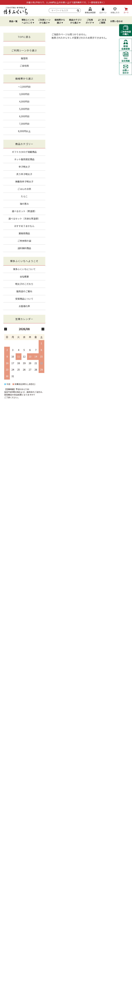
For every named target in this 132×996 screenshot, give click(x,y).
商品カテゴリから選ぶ (75, 21)
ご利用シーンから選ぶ (44, 21)
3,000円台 (24, 94)
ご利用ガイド (89, 21)
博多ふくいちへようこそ (28, 21)
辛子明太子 (24, 166)
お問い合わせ (116, 21)
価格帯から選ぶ (60, 21)
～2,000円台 (24, 86)
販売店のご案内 (24, 291)
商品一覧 (13, 21)
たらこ (24, 196)
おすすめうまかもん (24, 226)
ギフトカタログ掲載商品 (24, 151)
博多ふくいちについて (24, 269)
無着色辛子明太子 (24, 181)
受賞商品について (24, 298)
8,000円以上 (24, 131)
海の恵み (24, 203)
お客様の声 (24, 306)
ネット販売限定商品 (24, 159)
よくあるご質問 (102, 21)
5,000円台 (24, 108)
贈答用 (24, 58)
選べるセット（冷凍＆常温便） (24, 218)
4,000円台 (24, 101)
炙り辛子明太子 (24, 174)
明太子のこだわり (24, 284)
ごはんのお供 (24, 189)
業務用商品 (24, 233)
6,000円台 (24, 116)
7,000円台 (24, 123)
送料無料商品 (24, 248)
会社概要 (24, 276)
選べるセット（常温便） (24, 211)
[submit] (78, 10)
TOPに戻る (24, 36)
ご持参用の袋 (24, 240)
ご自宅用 (24, 65)
